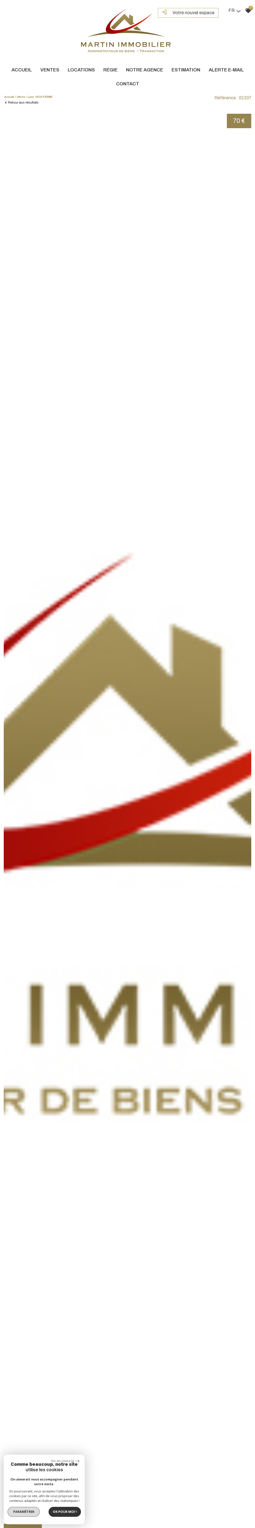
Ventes (49, 69)
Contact (127, 83)
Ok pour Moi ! (65, 1511)
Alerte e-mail (226, 69)
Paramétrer (23, 1511)
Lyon (31, 96)
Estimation (186, 69)
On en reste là (62, 1461)
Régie (110, 69)
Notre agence (144, 69)
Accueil (21, 69)
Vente (21, 96)
